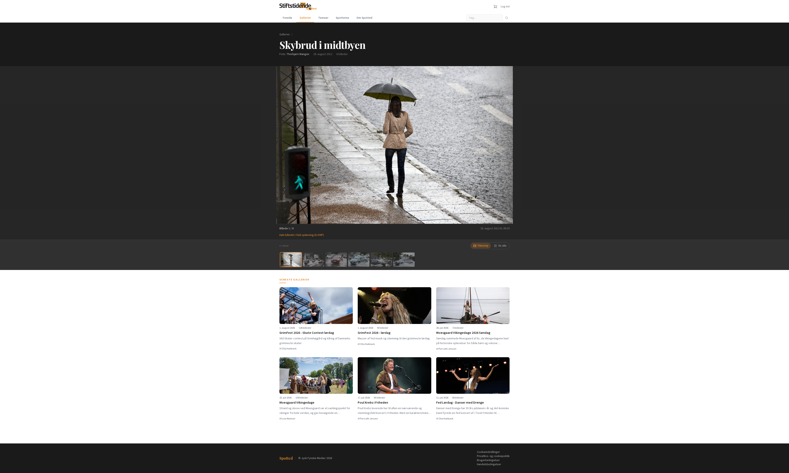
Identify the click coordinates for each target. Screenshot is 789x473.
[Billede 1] (291, 260)
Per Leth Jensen (447, 349)
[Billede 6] (404, 260)
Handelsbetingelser (489, 464)
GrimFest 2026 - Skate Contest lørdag (306, 333)
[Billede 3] (336, 260)
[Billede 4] (358, 260)
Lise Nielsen (288, 418)
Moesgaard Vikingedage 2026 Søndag (463, 333)
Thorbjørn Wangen (297, 54)
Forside (287, 18)
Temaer (323, 18)
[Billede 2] (313, 260)
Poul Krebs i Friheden (373, 402)
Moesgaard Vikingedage (296, 402)
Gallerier (305, 18)
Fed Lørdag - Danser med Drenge (460, 402)
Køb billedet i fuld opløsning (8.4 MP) (301, 235)
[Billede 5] (381, 260)
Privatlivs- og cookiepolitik (493, 456)
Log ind (505, 7)
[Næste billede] (505, 145)
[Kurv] (495, 7)
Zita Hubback (289, 348)
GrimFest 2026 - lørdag (374, 333)
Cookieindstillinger (488, 452)
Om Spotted (364, 18)
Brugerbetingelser (488, 460)
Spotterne (342, 18)
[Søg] (507, 18)
